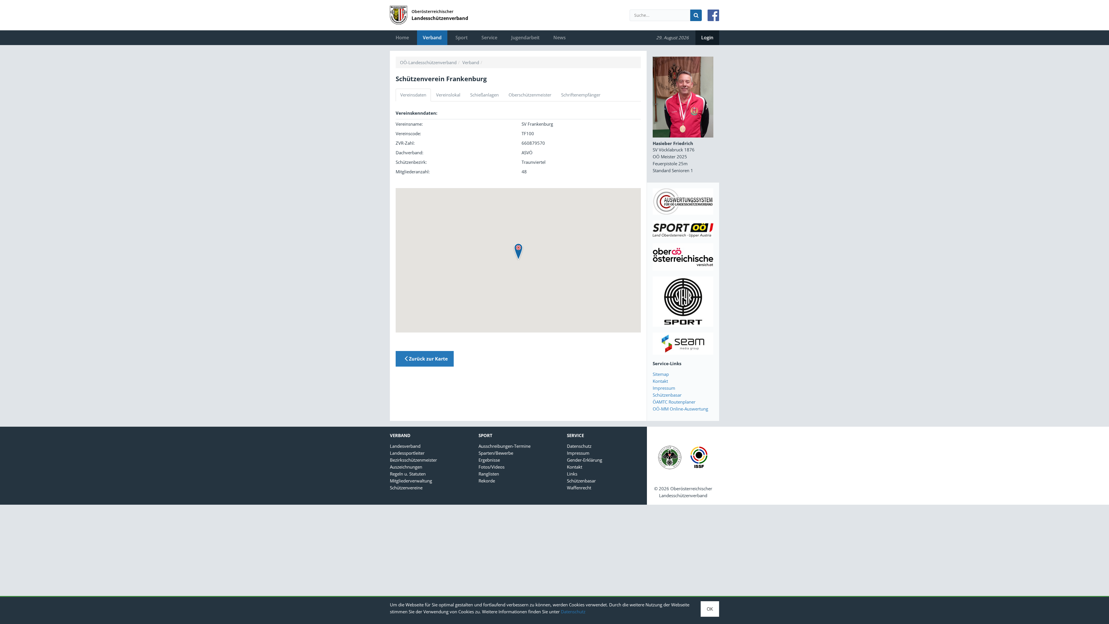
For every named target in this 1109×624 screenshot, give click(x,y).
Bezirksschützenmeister (413, 460)
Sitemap (661, 374)
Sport (461, 37)
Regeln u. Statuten (408, 474)
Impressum (664, 388)
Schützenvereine (406, 488)
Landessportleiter (407, 453)
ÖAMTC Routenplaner (674, 402)
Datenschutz (573, 611)
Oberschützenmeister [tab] (530, 95)
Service (489, 37)
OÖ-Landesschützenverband (428, 62)
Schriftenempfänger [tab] (580, 95)
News (559, 37)
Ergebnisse (489, 460)
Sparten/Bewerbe (496, 453)
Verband (432, 37)
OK (710, 609)
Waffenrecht (579, 488)
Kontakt (660, 381)
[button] (518, 251)
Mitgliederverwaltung (411, 481)
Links (572, 474)
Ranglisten (489, 474)
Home (402, 37)
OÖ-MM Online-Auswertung (680, 409)
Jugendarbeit (525, 37)
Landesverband (405, 446)
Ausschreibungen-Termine (505, 446)
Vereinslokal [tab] (448, 95)
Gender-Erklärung (584, 460)
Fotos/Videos (492, 467)
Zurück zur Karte (428, 359)
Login (707, 37)
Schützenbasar (667, 395)
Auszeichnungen (406, 467)
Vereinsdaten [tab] (413, 95)
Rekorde (487, 481)
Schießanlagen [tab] (484, 95)
